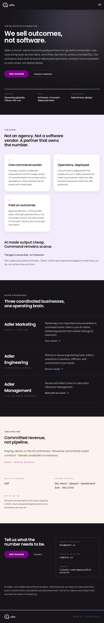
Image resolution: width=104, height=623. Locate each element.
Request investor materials (19, 462)
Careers (38, 554)
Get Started (16, 74)
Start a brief (52, 340)
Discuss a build (54, 369)
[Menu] (100, 5)
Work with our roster (57, 393)
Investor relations (43, 74)
